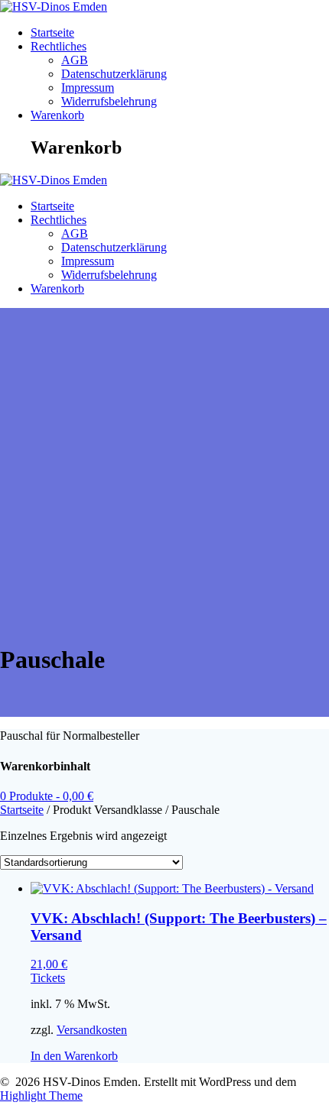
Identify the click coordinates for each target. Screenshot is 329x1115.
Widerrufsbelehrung (109, 101)
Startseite (52, 32)
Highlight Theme (41, 1095)
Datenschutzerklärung (114, 73)
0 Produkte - (46, 795)
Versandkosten (92, 1029)
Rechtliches (58, 46)
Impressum (87, 87)
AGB (74, 59)
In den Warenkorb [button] (74, 1055)
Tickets (48, 977)
